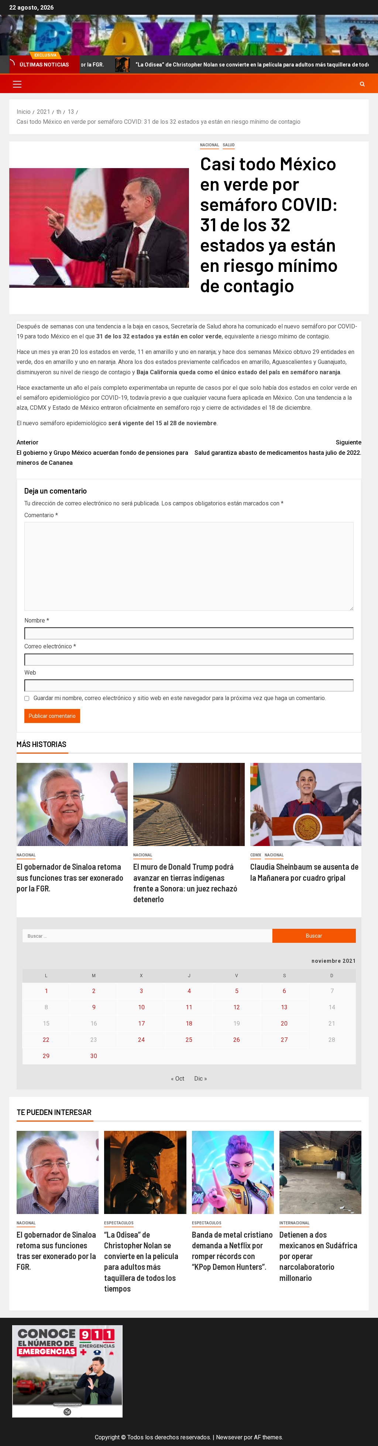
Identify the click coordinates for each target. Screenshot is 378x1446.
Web (30, 672)
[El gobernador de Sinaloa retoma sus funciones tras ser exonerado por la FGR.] (72, 804)
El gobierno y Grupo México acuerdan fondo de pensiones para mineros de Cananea (102, 452)
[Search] (362, 84)
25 (189, 1039)
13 (284, 1007)
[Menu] (16, 84)
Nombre (36, 620)
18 (189, 1023)
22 (46, 1039)
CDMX (255, 855)
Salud (229, 145)
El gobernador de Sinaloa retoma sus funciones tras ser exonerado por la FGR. (70, 877)
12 (236, 1007)
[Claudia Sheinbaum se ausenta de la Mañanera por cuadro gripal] (305, 804)
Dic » (200, 1078)
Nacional (209, 145)
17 (141, 1023)
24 (141, 1039)
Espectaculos (119, 1223)
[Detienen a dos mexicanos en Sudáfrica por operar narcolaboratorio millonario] (320, 1172)
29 (46, 1056)
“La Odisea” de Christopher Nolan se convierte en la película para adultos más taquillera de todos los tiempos (231, 65)
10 (141, 1007)
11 (189, 1007)
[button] (16, 84)
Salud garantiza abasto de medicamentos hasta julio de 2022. (278, 447)
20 (284, 1023)
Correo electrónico (50, 646)
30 (93, 1056)
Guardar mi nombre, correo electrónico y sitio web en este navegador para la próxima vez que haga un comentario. (180, 698)
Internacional (294, 1223)
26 (236, 1039)
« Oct (177, 1078)
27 (284, 1039)
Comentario (41, 515)
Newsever (229, 1437)
